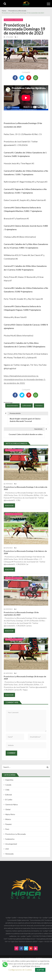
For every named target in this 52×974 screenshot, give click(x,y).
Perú (7, 829)
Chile (7, 790)
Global (7, 809)
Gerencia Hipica (11, 804)
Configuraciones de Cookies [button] (20, 970)
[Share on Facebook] (15, 77)
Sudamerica (9, 839)
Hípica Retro (10, 814)
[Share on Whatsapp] (35, 77)
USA (7, 849)
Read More (9, 505)
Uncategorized (11, 844)
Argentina (9, 780)
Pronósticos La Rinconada (13, 20)
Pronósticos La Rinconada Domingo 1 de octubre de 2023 (25, 488)
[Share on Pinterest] (28, 77)
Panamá (8, 824)
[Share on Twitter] (21, 77)
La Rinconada (26, 405)
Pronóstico (38, 405)
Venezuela (9, 854)
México (8, 819)
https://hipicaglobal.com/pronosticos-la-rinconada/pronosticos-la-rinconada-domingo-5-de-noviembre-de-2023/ (25, 379)
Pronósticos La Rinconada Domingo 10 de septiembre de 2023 (21, 613)
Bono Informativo (12, 405)
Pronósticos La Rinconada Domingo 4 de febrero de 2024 (25, 552)
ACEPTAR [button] (40, 970)
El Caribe (8, 799)
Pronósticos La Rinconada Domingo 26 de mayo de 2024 (25, 677)
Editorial (8, 795)
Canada (8, 785)
